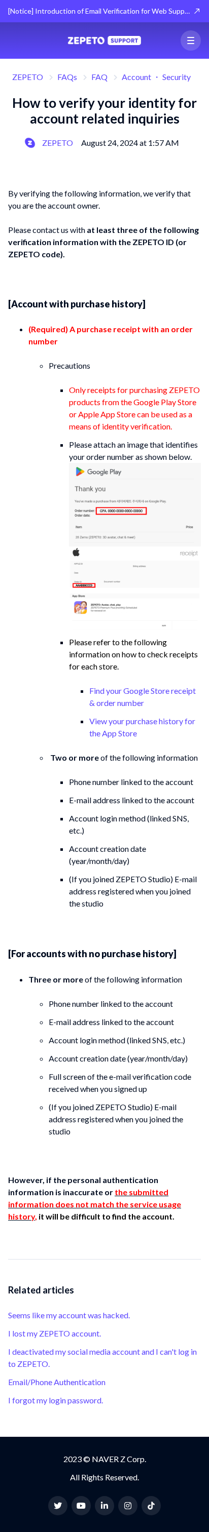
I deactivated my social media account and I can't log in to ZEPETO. (102, 1357)
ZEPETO (27, 77)
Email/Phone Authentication (57, 1382)
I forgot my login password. (55, 1400)
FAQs (67, 77)
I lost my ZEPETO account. (54, 1333)
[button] (191, 40)
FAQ (99, 77)
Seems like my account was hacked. (69, 1315)
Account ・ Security (156, 77)
